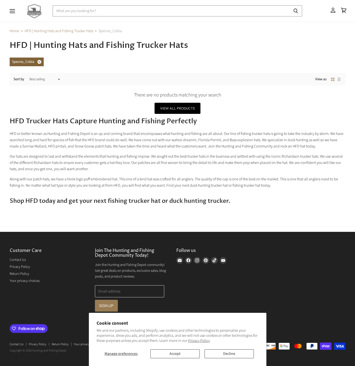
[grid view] (332, 79)
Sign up (106, 305)
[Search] (295, 10)
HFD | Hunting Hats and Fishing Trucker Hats (59, 31)
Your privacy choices (25, 280)
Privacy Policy (199, 340)
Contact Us (18, 259)
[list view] (339, 79)
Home (14, 31)
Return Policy (19, 273)
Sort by (19, 79)
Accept (175, 353)
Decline (229, 353)
